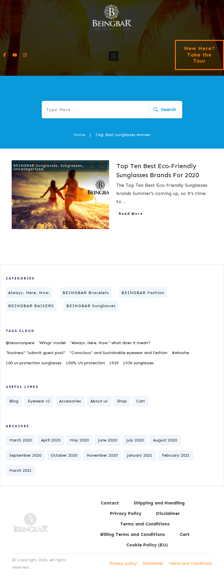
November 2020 (102, 455)
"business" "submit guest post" (35, 352)
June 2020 (107, 440)
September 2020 (25, 455)
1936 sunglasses (138, 362)
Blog (13, 401)
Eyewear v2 (39, 401)
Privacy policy (123, 563)
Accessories (70, 401)
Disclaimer (153, 563)
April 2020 (50, 440)
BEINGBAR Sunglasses (35, 165)
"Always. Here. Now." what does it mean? (110, 342)
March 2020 (20, 440)
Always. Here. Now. (29, 292)
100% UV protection (85, 362)
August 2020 (165, 440)
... (124, 201)
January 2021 (140, 455)
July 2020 (135, 440)
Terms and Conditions (190, 563)
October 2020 (64, 455)
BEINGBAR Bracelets (85, 292)
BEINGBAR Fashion (142, 292)
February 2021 (176, 455)
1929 (114, 362)
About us (99, 401)
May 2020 (79, 440)
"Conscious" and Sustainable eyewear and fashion (118, 352)
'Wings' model (52, 342)
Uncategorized (28, 169)
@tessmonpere (20, 342)
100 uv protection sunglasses (34, 362)
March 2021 (20, 470)
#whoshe (180, 352)
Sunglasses (71, 165)
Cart (140, 401)
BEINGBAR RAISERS (31, 305)
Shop (122, 401)
